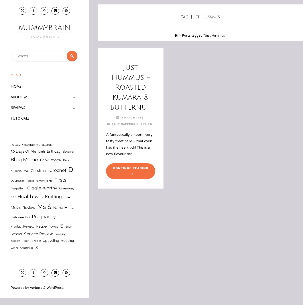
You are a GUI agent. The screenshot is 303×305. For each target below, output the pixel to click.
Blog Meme (24, 159)
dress (31, 180)
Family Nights (44, 180)
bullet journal (20, 171)
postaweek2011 (20, 217)
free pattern (18, 188)
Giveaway (67, 188)
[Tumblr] (33, 11)
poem (72, 208)
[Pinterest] (44, 11)
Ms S (44, 207)
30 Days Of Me (23, 151)
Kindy (39, 197)
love (67, 197)
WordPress (55, 288)
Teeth (26, 240)
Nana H (60, 207)
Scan (68, 226)
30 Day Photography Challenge (31, 144)
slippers (15, 240)
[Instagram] (55, 11)
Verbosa (35, 288)
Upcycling (51, 241)
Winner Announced (22, 247)
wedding (67, 240)
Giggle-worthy (42, 188)
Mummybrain (44, 28)
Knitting (53, 196)
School (16, 234)
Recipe (41, 226)
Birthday (54, 151)
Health (25, 196)
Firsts (60, 180)
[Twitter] (22, 11)
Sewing (60, 234)
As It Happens (123, 124)
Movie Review (23, 207)
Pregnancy (44, 216)
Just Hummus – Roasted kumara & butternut (130, 87)
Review (53, 226)
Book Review (50, 160)
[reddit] (66, 11)
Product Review (22, 226)
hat (13, 197)
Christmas (39, 170)
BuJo (66, 160)
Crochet (57, 170)
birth (41, 151)
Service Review (38, 234)
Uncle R (36, 240)
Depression (18, 180)
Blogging (68, 151)
